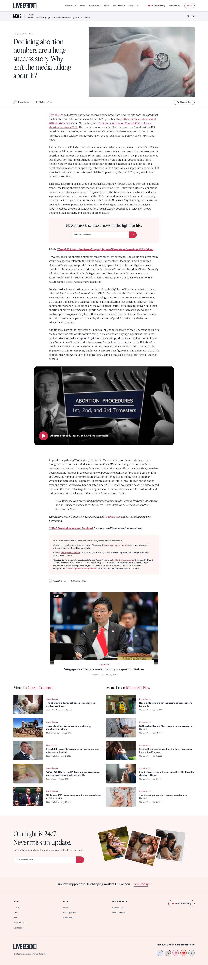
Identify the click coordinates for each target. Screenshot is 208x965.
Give (189, 5)
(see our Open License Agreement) (81, 568)
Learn (82, 5)
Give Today (141, 884)
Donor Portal (174, 5)
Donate (16, 907)
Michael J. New (138, 687)
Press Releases (19, 923)
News (106, 5)
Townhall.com (58, 115)
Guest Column (24, 102)
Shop (131, 5)
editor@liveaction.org (70, 552)
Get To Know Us (119, 901)
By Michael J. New (44, 102)
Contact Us (18, 928)
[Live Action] (25, 5)
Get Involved (119, 5)
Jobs (15, 917)
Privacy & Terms (39, 954)
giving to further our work (117, 545)
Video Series (94, 5)
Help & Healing (158, 5)
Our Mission (117, 907)
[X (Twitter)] (188, 16)
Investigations (69, 912)
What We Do (70, 5)
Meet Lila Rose (119, 912)
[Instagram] (193, 16)
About (16, 901)
